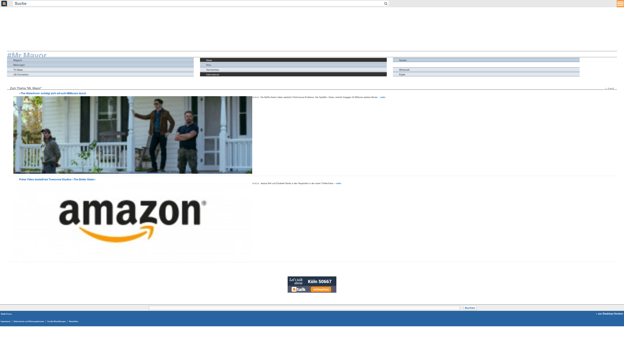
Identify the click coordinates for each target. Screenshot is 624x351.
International (212, 74)
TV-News (18, 69)
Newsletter (73, 321)
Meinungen (19, 64)
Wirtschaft (404, 69)
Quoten (403, 60)
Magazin (17, 60)
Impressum (5, 321)
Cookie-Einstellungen (56, 321)
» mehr (382, 97)
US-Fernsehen (21, 74)
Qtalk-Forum (6, 313)
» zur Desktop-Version (609, 313)
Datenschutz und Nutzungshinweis (29, 321)
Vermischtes (212, 69)
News (209, 60)
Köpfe (402, 74)
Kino (208, 64)
